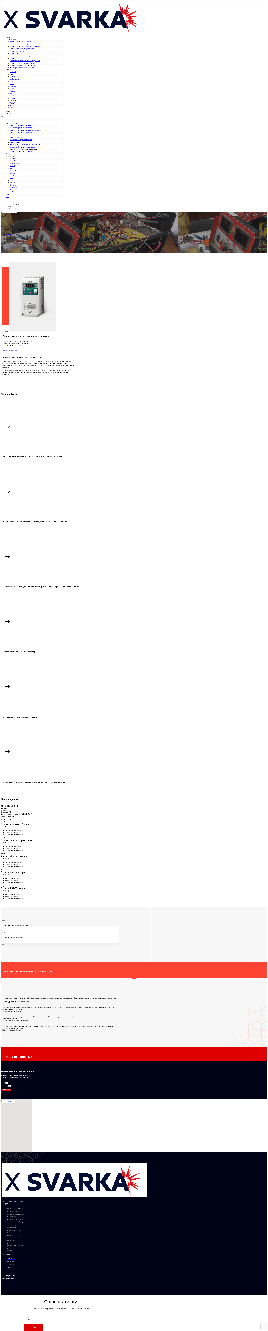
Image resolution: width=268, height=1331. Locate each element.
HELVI (12, 81)
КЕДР (12, 74)
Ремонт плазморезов (17, 51)
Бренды (8, 69)
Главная (8, 37)
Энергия (13, 101)
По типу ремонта (11, 39)
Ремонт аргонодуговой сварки (21, 56)
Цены (8, 109)
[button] (32, 117)
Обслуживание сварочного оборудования (25, 61)
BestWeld (13, 103)
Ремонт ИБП (14, 58)
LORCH (13, 72)
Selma (12, 84)
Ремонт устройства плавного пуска (22, 68)
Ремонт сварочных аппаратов (20, 41)
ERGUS (13, 86)
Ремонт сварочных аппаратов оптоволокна (25, 46)
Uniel (12, 96)
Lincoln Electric (15, 76)
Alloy (12, 93)
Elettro (12, 88)
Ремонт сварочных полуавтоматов (22, 49)
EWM (12, 107)
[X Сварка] (73, 34)
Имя (2, 1083)
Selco (12, 105)
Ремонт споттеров (16, 53)
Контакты (9, 113)
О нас (8, 111)
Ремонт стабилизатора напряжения (22, 63)
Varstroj (12, 91)
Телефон (4, 1086)
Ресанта (13, 98)
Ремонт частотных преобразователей (23, 65)
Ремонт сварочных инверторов (21, 44)
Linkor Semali (14, 79)
